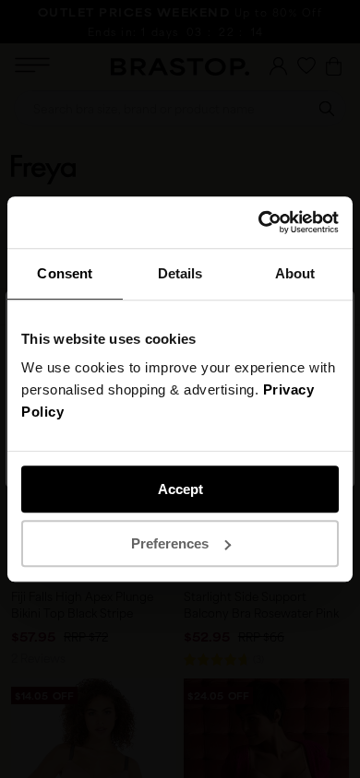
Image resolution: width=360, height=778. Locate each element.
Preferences (170, 543)
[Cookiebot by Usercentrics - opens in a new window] (259, 222)
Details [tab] (180, 273)
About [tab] (295, 273)
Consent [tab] (64, 273)
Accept (180, 489)
